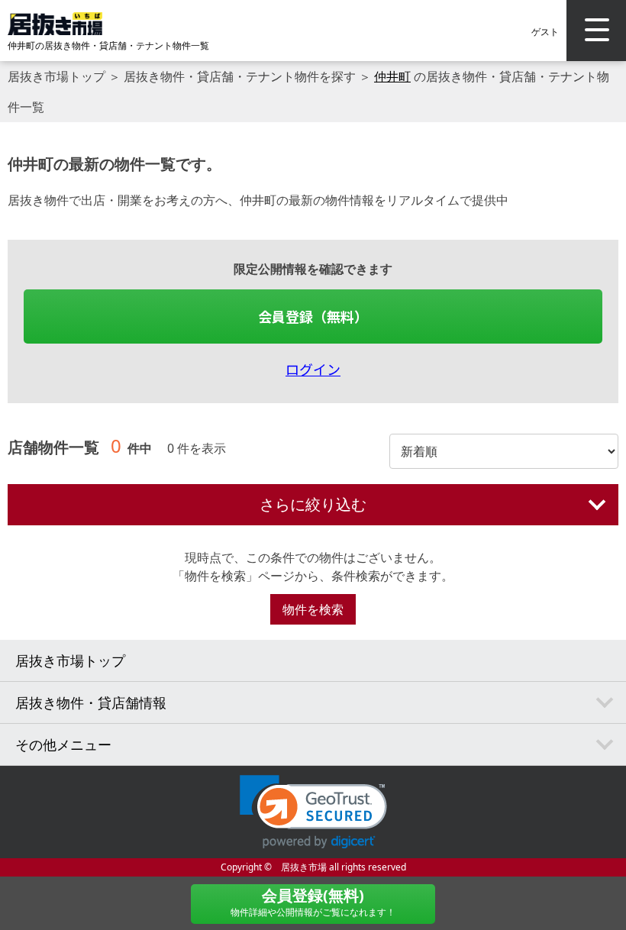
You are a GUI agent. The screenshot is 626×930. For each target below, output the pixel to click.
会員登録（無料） (313, 316)
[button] (313, 812)
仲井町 (392, 76)
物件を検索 (313, 609)
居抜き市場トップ (56, 76)
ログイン (313, 369)
